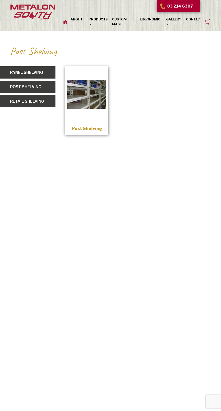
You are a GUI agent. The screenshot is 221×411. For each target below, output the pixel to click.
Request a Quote (207, 19)
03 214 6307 (179, 6)
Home (65, 19)
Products (98, 19)
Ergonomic (150, 19)
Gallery (173, 19)
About (77, 19)
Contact (194, 19)
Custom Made (119, 21)
